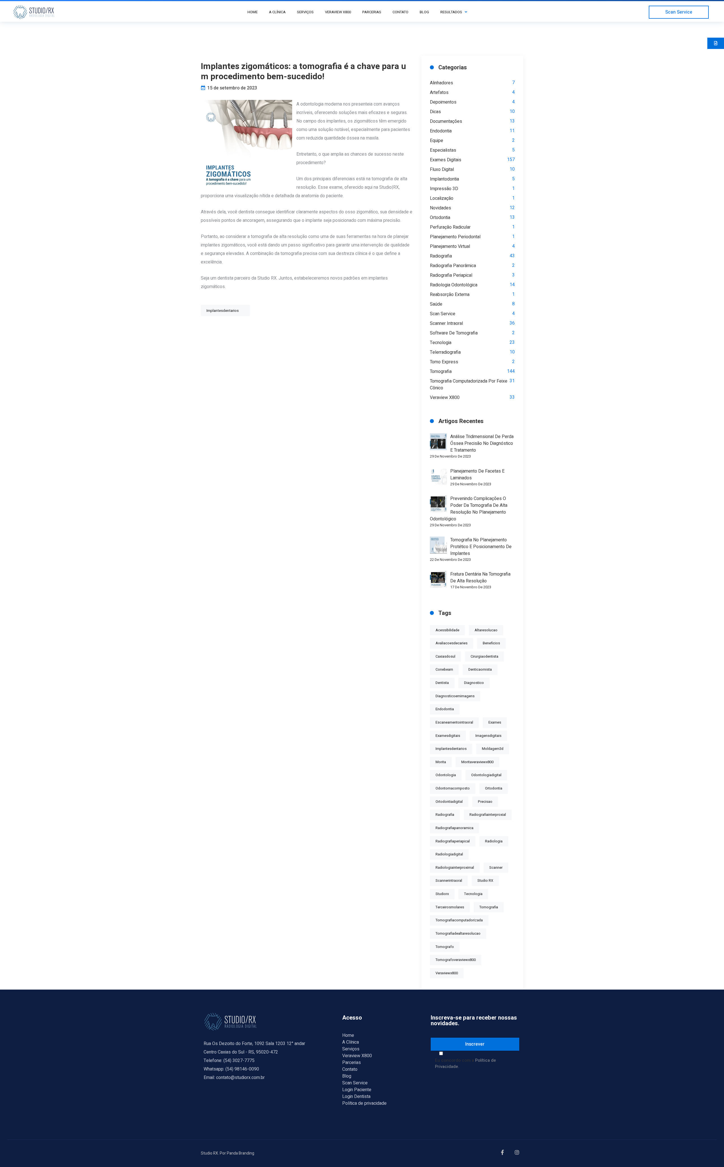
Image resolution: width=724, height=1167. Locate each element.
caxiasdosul (445, 656)
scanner (496, 867)
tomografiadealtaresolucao (458, 933)
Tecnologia (440, 342)
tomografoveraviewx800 (456, 959)
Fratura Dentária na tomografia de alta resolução (480, 577)
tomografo (445, 946)
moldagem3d (492, 748)
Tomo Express (444, 362)
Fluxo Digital (442, 169)
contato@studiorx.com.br (240, 1077)
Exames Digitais (445, 159)
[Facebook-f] (504, 1153)
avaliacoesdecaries (451, 643)
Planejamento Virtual (450, 246)
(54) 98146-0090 (242, 1069)
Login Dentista (356, 1096)
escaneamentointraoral (454, 722)
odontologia (446, 775)
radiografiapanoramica (454, 828)
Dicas (435, 111)
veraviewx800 (447, 973)
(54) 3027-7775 (239, 1060)
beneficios (491, 643)
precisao (485, 801)
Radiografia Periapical (451, 275)
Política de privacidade (364, 1103)
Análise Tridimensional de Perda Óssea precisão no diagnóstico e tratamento (482, 443)
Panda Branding (240, 1153)
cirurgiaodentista (484, 656)
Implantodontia (444, 179)
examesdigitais (448, 735)
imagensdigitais (488, 735)
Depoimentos (443, 102)
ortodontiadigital (449, 801)
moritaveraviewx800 (477, 762)
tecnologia (473, 893)
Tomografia (441, 371)
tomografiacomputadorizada (459, 920)
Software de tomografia (454, 333)
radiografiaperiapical (453, 841)
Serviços (350, 1049)
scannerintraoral (449, 880)
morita (441, 762)
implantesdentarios (451, 748)
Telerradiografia (445, 352)
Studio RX (485, 880)
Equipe (436, 140)
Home (348, 1035)
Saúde (436, 304)
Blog (346, 1076)
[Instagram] (518, 1153)
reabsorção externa (449, 294)
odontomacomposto (453, 788)
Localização (441, 198)
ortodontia (493, 788)
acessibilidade (447, 630)
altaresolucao (486, 630)
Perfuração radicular (450, 227)
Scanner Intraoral (446, 323)
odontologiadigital (486, 775)
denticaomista (480, 669)
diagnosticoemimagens (455, 696)
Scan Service (442, 313)
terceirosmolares (450, 907)
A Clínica (350, 1042)
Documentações (446, 121)
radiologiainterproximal (455, 867)
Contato (349, 1069)
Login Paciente (356, 1089)
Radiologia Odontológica (453, 285)
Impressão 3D (444, 188)
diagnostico (474, 682)
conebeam (444, 669)
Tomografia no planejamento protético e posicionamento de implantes (481, 547)
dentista (442, 682)
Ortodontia (440, 217)
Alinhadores (441, 83)
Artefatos (439, 92)
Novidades (440, 208)
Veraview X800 (445, 397)
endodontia (445, 709)
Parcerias (351, 1062)
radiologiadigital (449, 854)
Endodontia (441, 131)
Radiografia (441, 256)
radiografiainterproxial (487, 814)
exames (494, 722)
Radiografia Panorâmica (453, 265)
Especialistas (443, 150)
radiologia (494, 841)
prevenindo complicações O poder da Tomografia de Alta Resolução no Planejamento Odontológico (468, 508)
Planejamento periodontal (455, 236)
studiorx (442, 893)
